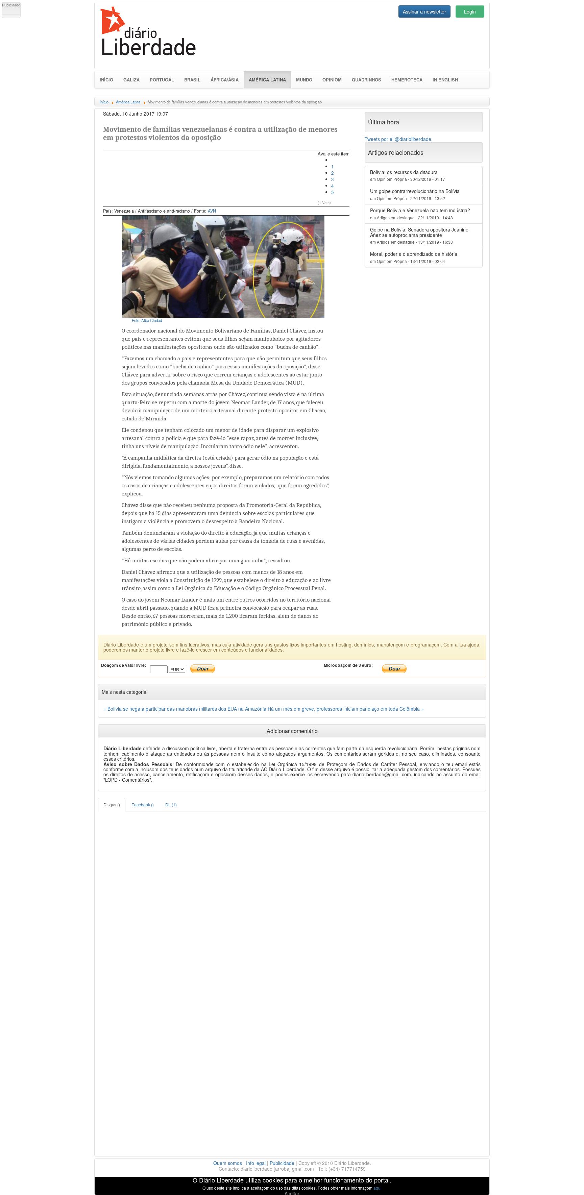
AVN (212, 211)
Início (106, 79)
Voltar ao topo (564, 1181)
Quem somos (227, 1163)
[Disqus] (292, 895)
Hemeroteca (406, 79)
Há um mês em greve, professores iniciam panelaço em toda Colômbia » (346, 708)
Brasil (192, 79)
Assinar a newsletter (424, 11)
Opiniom (332, 79)
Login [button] (470, 11)
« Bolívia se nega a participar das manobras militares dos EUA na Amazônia (185, 708)
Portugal (162, 79)
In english (445, 79)
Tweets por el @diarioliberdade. (399, 139)
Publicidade (282, 1163)
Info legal (256, 1163)
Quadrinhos (366, 79)
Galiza (131, 79)
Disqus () (111, 804)
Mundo (304, 79)
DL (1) (171, 804)
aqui (377, 1188)
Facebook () (142, 804)
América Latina (270, 79)
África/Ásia (225, 79)
